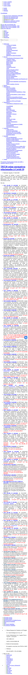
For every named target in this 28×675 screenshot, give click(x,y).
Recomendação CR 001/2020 (10, 224)
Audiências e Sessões (11, 60)
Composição (9, 49)
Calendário (8, 46)
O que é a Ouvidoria (11, 152)
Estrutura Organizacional (12, 50)
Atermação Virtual (10, 59)
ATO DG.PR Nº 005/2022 (9, 558)
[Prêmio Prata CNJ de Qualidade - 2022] (10, 25)
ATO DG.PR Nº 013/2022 (9, 564)
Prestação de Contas (10, 119)
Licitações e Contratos (11, 111)
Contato (5, 159)
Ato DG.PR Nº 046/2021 (9, 376)
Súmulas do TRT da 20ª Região (13, 101)
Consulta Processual (10, 67)
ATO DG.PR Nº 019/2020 (9, 212)
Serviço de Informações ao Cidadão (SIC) (15, 146)
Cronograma (6, 460)
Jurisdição (8, 54)
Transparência (6, 102)
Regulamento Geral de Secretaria (13, 133)
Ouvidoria (8, 115)
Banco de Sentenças (10, 89)
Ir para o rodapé (7, 5)
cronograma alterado (8, 503)
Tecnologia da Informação (12, 127)
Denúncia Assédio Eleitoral (12, 140)
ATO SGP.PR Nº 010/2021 (10, 582)
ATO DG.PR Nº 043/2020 (12, 324)
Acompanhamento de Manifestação (14, 150)
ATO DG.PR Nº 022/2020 (10, 217)
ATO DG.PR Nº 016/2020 (9, 193)
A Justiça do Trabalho (11, 45)
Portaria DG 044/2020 (8, 255)
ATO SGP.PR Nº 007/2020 (16, 279)
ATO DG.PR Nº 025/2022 (9, 576)
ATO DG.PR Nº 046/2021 (9, 545)
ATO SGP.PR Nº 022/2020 (11, 451)
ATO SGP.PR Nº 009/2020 (16, 336)
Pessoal (8, 117)
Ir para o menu (6, 3)
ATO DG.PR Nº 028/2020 (9, 340)
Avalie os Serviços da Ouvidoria (13, 158)
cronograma (7, 403)
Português (5, 10)
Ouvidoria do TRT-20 (11, 155)
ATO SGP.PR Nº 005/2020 (16, 254)
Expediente (8, 51)
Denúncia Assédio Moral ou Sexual (14, 138)
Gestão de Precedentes (11, 90)
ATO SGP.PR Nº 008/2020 (20, 334)
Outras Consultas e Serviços (12, 84)
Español (5, 9)
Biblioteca (8, 64)
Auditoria (8, 107)
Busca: (2, 40)
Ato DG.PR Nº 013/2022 (9, 556)
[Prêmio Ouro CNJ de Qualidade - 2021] (10, 27)
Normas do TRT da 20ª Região (13, 132)
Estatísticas (8, 108)
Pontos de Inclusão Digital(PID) (13, 73)
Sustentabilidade (10, 125)
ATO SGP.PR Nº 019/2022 (10, 591)
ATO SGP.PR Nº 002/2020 (9, 247)
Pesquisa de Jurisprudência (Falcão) (14, 97)
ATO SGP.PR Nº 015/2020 (12, 337)
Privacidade (9, 120)
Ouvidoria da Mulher (11, 145)
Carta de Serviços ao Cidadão (13, 154)
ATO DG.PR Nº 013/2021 (10, 512)
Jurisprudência (6, 86)
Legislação (5, 128)
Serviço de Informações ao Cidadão (14, 124)
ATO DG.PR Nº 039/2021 (9, 537)
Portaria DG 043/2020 (8, 238)
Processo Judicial (10, 77)
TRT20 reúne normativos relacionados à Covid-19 (13, 168)
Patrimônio (8, 116)
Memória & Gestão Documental (13, 55)
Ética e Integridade (10, 110)
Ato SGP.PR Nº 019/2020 (9, 338)
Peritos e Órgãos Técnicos (12, 72)
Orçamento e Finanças (11, 114)
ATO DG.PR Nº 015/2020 (10, 185)
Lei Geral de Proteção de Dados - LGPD (15, 147)
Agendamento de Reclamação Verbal (14, 58)
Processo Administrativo (11, 76)
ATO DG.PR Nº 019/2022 (9, 569)
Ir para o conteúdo (7, 1)
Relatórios (8, 123)
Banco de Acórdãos (10, 88)
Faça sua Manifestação (11, 137)
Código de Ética (10, 129)
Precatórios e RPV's (10, 75)
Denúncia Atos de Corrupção (13, 143)
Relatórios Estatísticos (11, 149)
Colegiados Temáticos (11, 47)
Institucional (6, 43)
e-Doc (7, 68)
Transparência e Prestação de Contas (14, 103)
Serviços (5, 56)
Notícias (5, 85)
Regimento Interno (10, 134)
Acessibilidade (4, 13)
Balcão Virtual (9, 62)
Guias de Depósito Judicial (12, 69)
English (5, 8)
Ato (13, 575)
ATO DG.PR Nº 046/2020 (9, 475)
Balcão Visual (9, 63)
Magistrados (9, 112)
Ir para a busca (6, 4)
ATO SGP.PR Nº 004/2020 (10, 290)
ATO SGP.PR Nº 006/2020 (13, 298)
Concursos (8, 66)
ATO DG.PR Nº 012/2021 (10, 502)
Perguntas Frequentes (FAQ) (12, 156)
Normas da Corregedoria (12, 130)
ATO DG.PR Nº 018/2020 (9, 207)
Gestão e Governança (11, 53)
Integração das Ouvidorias (12, 151)
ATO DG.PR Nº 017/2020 (10, 199)
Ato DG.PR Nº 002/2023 (21, 581)
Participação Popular (11, 71)
